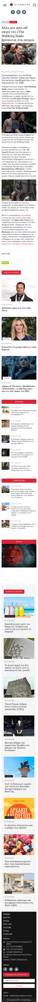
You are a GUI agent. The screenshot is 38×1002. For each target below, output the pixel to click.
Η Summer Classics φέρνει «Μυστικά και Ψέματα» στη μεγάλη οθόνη (22, 441)
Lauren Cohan (21, 218)
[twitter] (24, 12)
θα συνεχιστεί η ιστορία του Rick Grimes (17, 242)
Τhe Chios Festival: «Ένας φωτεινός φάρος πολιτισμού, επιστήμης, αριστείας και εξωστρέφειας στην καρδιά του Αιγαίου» (23, 493)
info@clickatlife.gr (14, 952)
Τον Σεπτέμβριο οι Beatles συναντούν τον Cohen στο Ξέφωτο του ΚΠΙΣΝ (22, 455)
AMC (24, 150)
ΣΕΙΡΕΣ (5, 263)
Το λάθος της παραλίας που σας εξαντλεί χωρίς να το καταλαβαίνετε (23, 412)
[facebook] (13, 12)
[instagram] (18, 12)
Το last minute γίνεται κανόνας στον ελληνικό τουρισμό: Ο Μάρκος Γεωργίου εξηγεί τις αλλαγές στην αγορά (23, 511)
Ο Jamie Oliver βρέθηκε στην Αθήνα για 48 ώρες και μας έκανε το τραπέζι (23, 526)
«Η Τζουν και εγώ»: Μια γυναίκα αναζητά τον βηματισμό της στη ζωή (21, 468)
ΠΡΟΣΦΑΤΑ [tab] (19, 402)
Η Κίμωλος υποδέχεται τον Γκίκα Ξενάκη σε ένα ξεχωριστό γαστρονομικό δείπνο (22, 427)
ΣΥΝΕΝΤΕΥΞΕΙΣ (19, 481)
